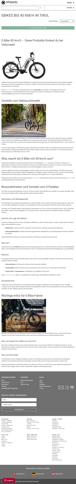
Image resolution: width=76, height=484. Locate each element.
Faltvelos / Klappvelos (6, 442)
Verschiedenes (55, 452)
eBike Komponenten (57, 460)
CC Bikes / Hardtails (6, 420)
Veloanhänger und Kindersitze (59, 441)
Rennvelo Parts (56, 444)
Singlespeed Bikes (56, 427)
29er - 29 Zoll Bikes (6, 431)
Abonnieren (19, 409)
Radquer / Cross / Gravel (33, 428)
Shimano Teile (55, 449)
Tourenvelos (55, 422)
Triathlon (29, 423)
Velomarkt (9, 90)
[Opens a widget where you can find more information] (9, 480)
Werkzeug (54, 453)
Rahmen (29, 427)
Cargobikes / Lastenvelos (58, 428)
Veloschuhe (55, 458)
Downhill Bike (4, 423)
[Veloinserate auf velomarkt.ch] (9, 2)
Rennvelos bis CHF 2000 (33, 422)
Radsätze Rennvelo (56, 438)
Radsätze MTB (55, 436)
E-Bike (45, 163)
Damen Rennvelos (31, 425)
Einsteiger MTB (5, 427)
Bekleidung (55, 445)
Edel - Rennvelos (31, 420)
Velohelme (54, 457)
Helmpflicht (35, 178)
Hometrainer (55, 455)
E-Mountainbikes (10, 275)
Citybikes (54, 420)
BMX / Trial (4, 439)
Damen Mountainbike (6, 428)
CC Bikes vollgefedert (6, 422)
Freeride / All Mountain (7, 425)
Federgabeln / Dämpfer (58, 439)
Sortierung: (53, 21)
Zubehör (69, 178)
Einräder (3, 445)
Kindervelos (55, 425)
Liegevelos (4, 441)
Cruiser (3, 444)
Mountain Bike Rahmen (7, 430)
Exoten (3, 436)
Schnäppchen (55, 423)
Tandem (3, 438)
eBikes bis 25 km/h (31, 436)
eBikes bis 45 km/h (31, 438)
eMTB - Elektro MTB (32, 439)
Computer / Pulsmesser (58, 447)
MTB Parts (54, 442)
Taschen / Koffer (56, 450)
